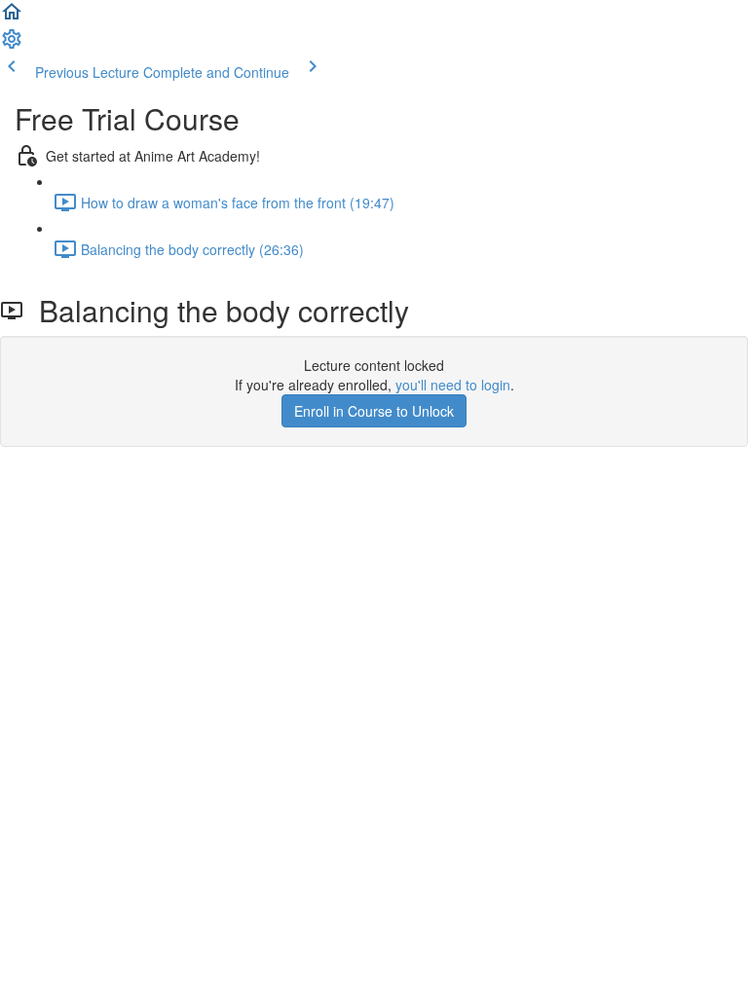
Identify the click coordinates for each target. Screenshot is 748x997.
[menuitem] (11, 45)
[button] (11, 17)
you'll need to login (452, 384)
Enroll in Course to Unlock (374, 411)
